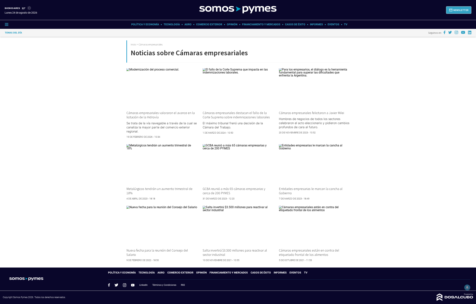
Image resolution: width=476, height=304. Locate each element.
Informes (316, 24)
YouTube (133, 285)
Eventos (333, 24)
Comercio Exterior (209, 24)
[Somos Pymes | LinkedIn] (470, 32)
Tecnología (172, 24)
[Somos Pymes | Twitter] (450, 32)
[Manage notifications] (467, 287)
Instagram (124, 285)
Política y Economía (145, 24)
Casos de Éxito (295, 24)
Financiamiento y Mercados (261, 24)
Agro (188, 24)
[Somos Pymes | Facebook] (444, 32)
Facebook (109, 285)
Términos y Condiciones (164, 285)
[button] (458, 10)
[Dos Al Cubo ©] (455, 300)
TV (345, 24)
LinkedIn (143, 285)
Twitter (116, 285)
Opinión (232, 24)
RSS (183, 285)
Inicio (133, 44)
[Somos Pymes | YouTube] (463, 32)
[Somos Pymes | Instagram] (456, 32)
